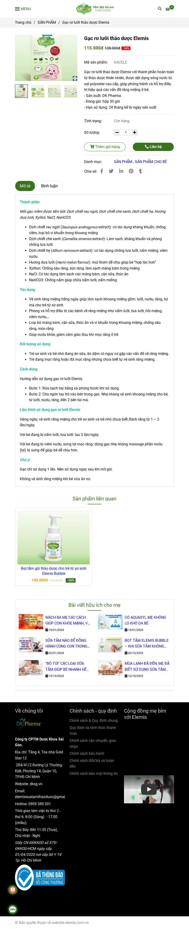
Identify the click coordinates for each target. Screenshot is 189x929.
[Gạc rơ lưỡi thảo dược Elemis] (94, 9)
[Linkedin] (121, 171)
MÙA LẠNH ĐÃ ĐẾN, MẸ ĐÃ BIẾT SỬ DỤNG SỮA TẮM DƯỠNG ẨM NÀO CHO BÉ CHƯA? (147, 666)
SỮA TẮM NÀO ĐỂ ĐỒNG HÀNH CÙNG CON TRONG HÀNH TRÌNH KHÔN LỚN (66, 643)
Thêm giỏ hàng (107, 147)
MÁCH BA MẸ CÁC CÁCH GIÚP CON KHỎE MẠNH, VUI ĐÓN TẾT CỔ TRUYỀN (68, 620)
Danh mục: (93, 162)
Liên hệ (155, 147)
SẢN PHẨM (47, 22)
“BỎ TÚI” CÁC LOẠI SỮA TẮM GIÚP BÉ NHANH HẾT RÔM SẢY (67, 666)
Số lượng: (92, 132)
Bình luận (49, 186)
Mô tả (25, 186)
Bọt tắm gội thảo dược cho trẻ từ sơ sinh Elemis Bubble (53, 571)
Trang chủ (23, 22)
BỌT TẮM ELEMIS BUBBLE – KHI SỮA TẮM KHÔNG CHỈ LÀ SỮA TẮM (146, 643)
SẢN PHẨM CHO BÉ (151, 162)
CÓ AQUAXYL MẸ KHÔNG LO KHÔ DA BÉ (145, 620)
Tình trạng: (93, 121)
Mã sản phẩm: (96, 62)
